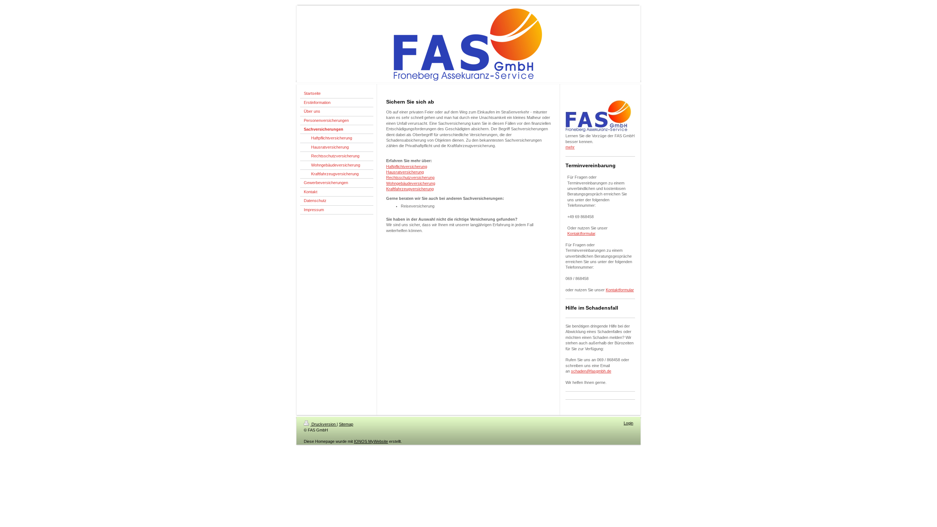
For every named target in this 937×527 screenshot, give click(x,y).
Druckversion (323, 424)
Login (628, 423)
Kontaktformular (581, 233)
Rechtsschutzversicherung (410, 177)
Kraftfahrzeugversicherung (410, 189)
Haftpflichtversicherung (406, 166)
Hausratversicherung (405, 172)
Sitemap (346, 424)
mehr (570, 147)
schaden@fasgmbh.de (591, 371)
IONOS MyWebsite (371, 441)
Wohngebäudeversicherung (410, 183)
